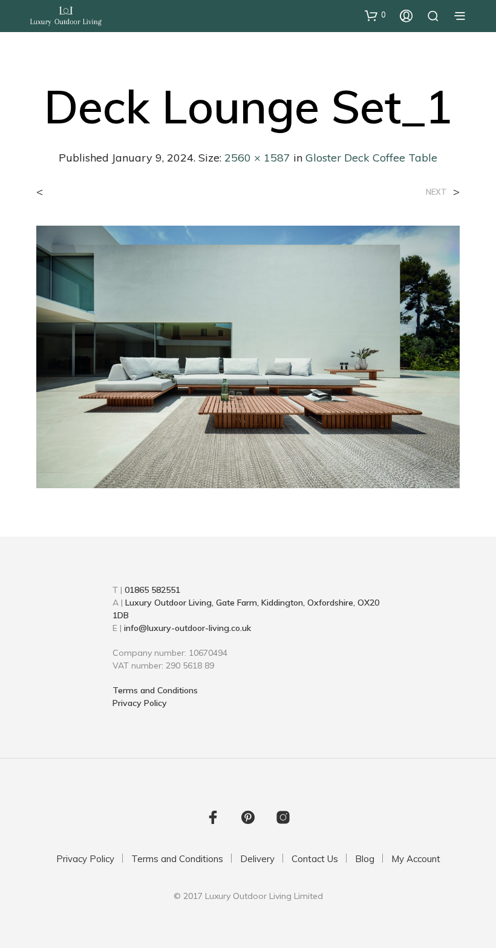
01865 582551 (152, 589)
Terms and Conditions (155, 690)
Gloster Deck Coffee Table (371, 158)
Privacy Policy (140, 703)
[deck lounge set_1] (248, 356)
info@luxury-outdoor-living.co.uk (187, 628)
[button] (375, 15)
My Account (415, 859)
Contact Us (315, 859)
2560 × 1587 (257, 158)
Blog (364, 859)
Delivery (257, 859)
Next (436, 192)
